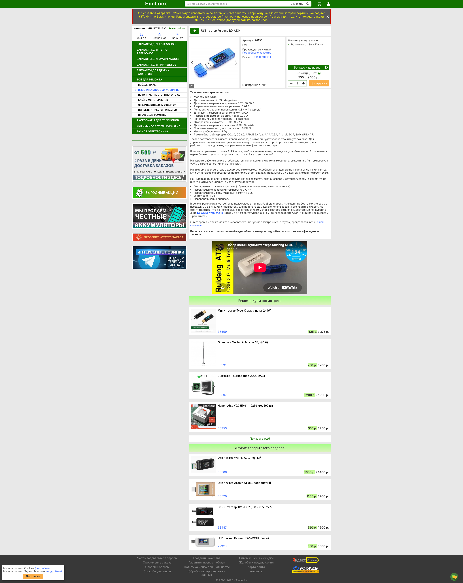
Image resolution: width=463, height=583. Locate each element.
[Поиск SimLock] (307, 4)
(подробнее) (42, 568)
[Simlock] (156, 4)
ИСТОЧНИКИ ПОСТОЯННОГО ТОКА (159, 94)
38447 (222, 527)
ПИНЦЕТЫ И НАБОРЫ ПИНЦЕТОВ (157, 109)
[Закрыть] (327, 16)
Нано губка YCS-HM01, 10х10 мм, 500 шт (245, 405)
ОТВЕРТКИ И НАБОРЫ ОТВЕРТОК (157, 105)
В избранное (251, 84)
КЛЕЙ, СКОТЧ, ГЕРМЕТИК (153, 100)
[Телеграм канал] (159, 257)
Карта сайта (256, 567)
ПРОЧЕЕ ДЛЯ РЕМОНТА (152, 115)
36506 (222, 472)
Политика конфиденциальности (207, 567)
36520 (222, 496)
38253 (222, 428)
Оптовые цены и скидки (256, 558)
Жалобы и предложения (256, 562)
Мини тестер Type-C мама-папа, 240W (244, 310)
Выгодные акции (161, 192)
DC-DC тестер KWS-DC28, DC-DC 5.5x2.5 (245, 507)
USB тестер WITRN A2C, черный (239, 457)
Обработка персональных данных (206, 572)
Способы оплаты (157, 567)
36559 (222, 331)
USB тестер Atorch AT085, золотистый (244, 483)
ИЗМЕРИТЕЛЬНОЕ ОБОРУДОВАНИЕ (158, 90)
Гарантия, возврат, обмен (207, 562)
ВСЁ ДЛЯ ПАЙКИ (147, 85)
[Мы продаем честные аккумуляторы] (159, 216)
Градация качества (206, 558)
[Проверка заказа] (159, 237)
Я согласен (33, 576)
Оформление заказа (157, 562)
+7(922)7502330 (156, 28)
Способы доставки (157, 571)
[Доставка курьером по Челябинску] (159, 164)
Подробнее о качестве (256, 52)
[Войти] (328, 4)
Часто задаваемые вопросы (157, 558)
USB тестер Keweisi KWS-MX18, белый (243, 538)
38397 (222, 395)
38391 (222, 365)
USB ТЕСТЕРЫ (262, 57)
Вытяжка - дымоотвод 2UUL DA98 (241, 376)
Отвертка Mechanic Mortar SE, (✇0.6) (243, 342)
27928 (222, 546)
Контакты (139, 28)
